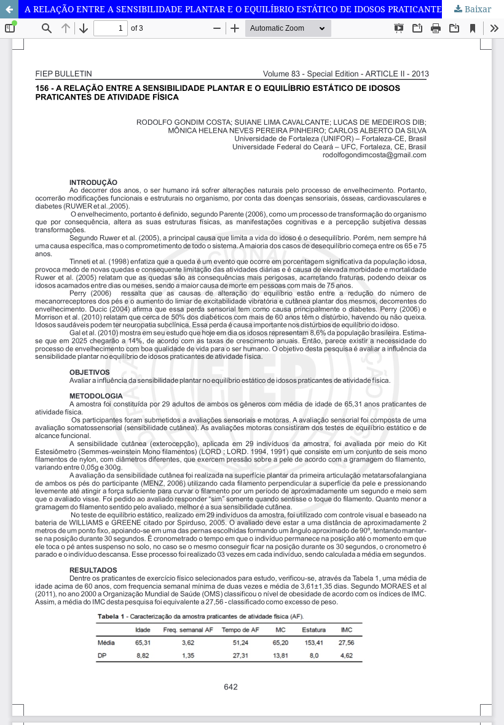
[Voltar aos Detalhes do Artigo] (9, 9)
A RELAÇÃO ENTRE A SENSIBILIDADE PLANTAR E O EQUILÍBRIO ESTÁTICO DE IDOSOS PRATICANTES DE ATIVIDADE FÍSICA (264, 9)
